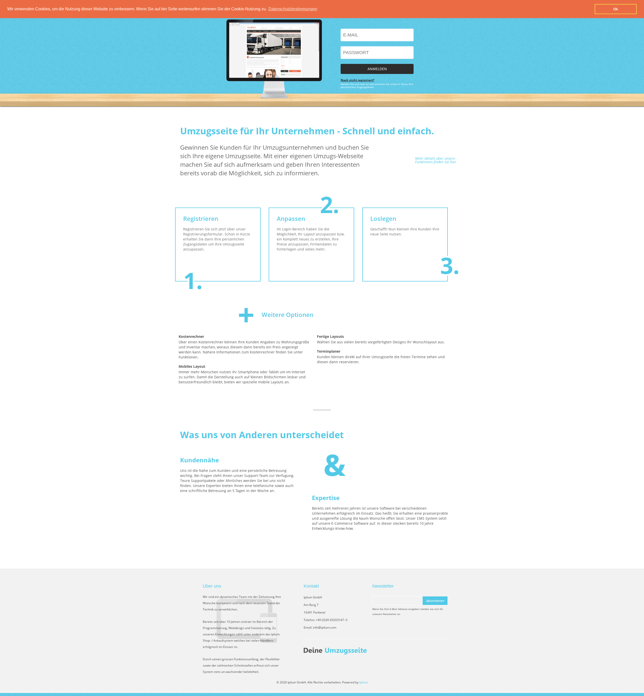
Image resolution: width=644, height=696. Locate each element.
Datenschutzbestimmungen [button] (292, 9)
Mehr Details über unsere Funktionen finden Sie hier (435, 160)
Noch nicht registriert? (357, 80)
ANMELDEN (377, 68)
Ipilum (363, 682)
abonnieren (435, 601)
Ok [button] (615, 9)
